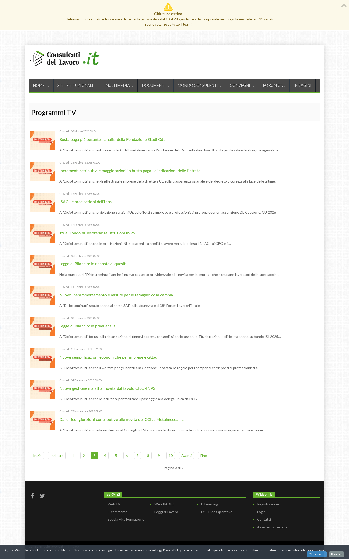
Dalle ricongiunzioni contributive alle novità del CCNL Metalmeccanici (122, 420)
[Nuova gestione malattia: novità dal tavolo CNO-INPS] (42, 388)
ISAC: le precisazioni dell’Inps (85, 202)
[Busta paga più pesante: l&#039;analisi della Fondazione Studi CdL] (42, 140)
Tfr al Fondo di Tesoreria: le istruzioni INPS (97, 233)
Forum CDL (274, 85)
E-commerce (117, 511)
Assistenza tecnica (272, 527)
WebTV (114, 504)
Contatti (264, 519)
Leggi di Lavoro (166, 511)
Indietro (56, 455)
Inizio (37, 455)
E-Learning (209, 504)
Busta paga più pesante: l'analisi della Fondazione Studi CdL (112, 140)
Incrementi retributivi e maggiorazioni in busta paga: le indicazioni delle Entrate (129, 171)
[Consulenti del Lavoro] (64, 57)
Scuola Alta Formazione (126, 519)
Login (261, 511)
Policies (336, 554)
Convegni (240, 85)
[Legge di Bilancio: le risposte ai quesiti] (42, 264)
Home (39, 85)
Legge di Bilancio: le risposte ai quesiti (92, 264)
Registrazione (268, 504)
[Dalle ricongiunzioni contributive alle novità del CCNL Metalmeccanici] (42, 420)
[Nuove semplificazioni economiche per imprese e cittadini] (42, 357)
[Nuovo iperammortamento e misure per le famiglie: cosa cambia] (42, 295)
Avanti (186, 455)
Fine (203, 455)
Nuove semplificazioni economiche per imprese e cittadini (110, 357)
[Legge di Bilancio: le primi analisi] (42, 326)
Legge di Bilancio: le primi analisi (88, 326)
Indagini (302, 85)
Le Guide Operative (216, 511)
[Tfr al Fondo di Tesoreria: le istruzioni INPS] (42, 233)
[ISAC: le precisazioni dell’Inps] (42, 202)
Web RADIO (164, 504)
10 (171, 455)
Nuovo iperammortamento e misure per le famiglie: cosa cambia (116, 295)
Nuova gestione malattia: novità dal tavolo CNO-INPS (107, 388)
